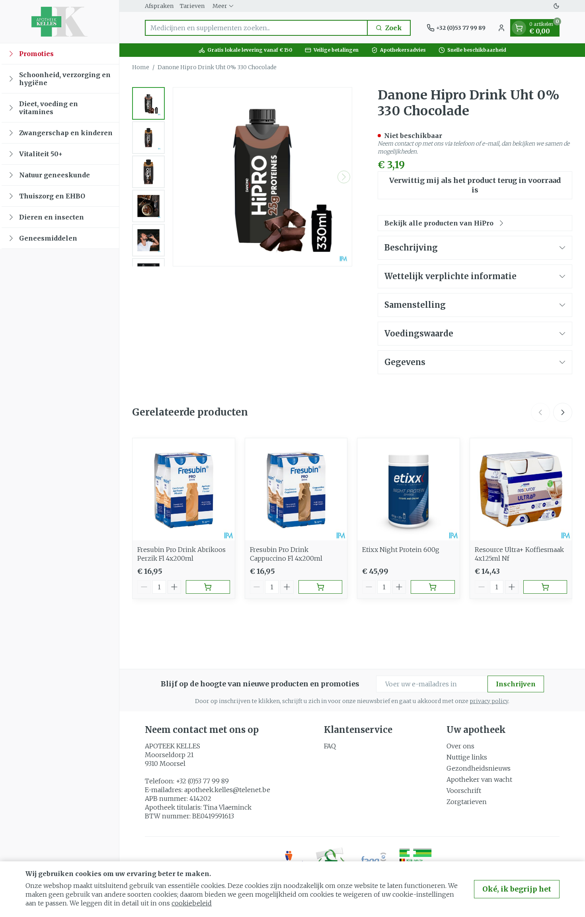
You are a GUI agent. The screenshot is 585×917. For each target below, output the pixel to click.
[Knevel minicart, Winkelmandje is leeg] (519, 28)
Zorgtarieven (467, 802)
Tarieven (192, 6)
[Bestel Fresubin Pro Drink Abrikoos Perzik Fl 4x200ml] (208, 587)
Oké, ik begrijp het (516, 889)
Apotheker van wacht (479, 779)
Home (140, 67)
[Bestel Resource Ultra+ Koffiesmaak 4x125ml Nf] (545, 587)
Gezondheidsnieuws (479, 768)
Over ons (460, 746)
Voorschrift (464, 791)
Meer (220, 6)
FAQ (330, 746)
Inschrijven (516, 684)
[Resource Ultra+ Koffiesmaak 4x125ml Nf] (521, 489)
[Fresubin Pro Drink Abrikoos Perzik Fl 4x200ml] (184, 489)
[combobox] (256, 28)
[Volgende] (343, 177)
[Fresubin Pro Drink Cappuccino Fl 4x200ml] (296, 489)
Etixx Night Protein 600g (400, 550)
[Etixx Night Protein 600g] (408, 489)
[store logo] (59, 21)
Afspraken (159, 6)
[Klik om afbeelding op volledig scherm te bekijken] (262, 176)
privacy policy (489, 701)
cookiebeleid (192, 903)
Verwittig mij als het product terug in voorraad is (475, 185)
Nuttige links (467, 757)
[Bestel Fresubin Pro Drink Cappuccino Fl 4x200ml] (320, 587)
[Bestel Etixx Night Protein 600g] (433, 587)
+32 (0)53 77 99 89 (202, 781)
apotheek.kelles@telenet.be (227, 790)
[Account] (501, 28)
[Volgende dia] (562, 412)
